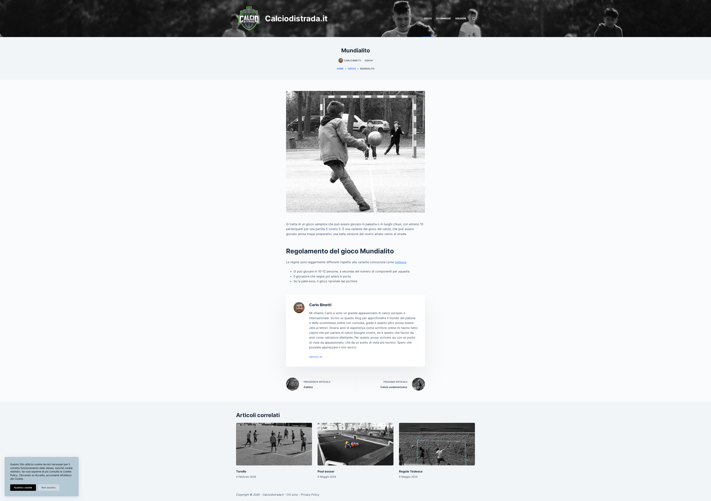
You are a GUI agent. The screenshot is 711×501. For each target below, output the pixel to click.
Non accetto (48, 487)
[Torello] (274, 444)
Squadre (460, 18)
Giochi (428, 18)
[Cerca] (473, 18)
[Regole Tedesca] (437, 444)
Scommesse (443, 18)
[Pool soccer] (355, 444)
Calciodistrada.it (296, 18)
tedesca (400, 262)
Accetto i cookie (23, 487)
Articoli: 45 (315, 357)
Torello (241, 471)
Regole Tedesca (410, 471)
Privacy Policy (310, 494)
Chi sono (292, 494)
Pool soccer (326, 471)
